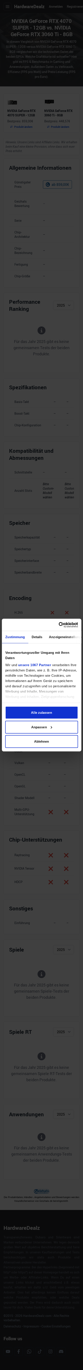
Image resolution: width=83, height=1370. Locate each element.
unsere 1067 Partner (34, 665)
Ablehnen (41, 741)
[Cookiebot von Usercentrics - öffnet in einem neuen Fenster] (59, 625)
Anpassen (39, 727)
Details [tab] (36, 637)
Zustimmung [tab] (15, 637)
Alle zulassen (41, 712)
